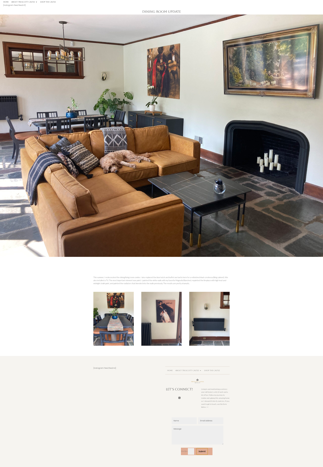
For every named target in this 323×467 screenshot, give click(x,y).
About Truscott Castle (23, 2)
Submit (202, 451)
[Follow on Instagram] (179, 398)
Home (6, 2)
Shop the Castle (48, 2)
